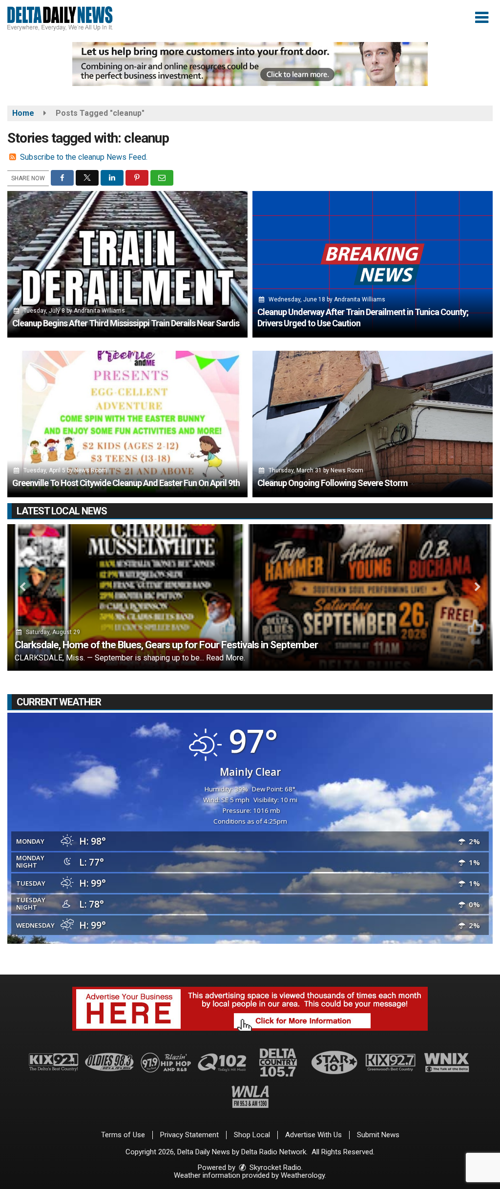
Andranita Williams (99, 310)
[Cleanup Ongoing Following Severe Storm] (372, 424)
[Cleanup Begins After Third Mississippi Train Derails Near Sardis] (127, 264)
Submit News (378, 1134)
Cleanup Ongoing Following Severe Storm (332, 483)
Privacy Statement (189, 1134)
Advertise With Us (313, 1134)
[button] (482, 17)
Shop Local (252, 1134)
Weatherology (303, 1175)
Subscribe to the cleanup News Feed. (83, 157)
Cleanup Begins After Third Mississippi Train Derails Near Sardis (125, 323)
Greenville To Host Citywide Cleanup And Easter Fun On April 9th (126, 483)
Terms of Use (123, 1134)
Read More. (225, 657)
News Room (90, 470)
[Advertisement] (250, 64)
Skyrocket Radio (274, 1167)
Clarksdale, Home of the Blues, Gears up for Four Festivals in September (166, 645)
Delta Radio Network (273, 1151)
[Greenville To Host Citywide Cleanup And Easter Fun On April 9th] (127, 424)
